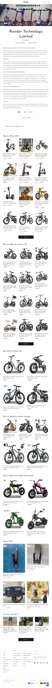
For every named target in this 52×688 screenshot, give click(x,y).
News (4, 667)
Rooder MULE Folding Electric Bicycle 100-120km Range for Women (9, 311)
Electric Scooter (26, 659)
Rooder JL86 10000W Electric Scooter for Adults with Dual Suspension (25, 179)
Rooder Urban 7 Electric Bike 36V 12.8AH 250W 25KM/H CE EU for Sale (25, 311)
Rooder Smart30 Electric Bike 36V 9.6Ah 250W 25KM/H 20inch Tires (41, 311)
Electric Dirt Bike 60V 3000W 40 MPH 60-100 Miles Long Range (25, 203)
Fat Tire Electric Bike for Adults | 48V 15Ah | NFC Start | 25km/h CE (41, 263)
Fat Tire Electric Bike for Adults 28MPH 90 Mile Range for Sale (9, 179)
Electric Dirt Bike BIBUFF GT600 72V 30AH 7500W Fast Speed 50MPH (41, 155)
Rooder (7, 680)
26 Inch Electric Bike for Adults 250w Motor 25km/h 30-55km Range (25, 287)
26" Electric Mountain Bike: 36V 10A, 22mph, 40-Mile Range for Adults (41, 228)
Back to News (27, 117)
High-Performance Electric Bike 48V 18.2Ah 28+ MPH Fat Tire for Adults (25, 436)
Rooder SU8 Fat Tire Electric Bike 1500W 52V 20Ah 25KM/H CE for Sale (42, 335)
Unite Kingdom (6, 659)
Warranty (15, 665)
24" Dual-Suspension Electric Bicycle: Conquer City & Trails (25, 228)
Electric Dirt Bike (27, 653)
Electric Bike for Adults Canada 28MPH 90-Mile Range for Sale (9, 436)
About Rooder (6, 669)
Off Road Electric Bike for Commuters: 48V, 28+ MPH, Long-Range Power (9, 227)
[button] (42, 2)
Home (4, 653)
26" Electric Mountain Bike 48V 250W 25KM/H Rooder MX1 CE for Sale (26, 335)
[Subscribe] (48, 653)
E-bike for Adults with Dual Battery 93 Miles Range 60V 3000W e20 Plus (25, 155)
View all (26, 237)
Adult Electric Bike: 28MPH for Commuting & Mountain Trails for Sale (42, 203)
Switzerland (6, 663)
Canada (5, 661)
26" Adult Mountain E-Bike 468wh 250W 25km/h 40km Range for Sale (9, 287)
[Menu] (3, 2)
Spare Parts (5, 665)
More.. (24, 665)
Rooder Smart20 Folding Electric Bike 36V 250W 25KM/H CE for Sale (9, 335)
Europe (4, 657)
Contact (5, 672)
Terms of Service (17, 653)
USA (4, 655)
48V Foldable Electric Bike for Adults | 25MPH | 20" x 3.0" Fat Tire (41, 436)
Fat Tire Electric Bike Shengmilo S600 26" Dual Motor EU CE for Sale (25, 263)
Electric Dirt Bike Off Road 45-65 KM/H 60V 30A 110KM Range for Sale (9, 263)
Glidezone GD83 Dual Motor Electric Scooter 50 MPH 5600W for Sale (10, 155)
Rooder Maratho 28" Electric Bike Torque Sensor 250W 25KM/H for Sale (41, 285)
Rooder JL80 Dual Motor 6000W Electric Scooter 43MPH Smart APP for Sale (41, 179)
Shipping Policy (16, 659)
